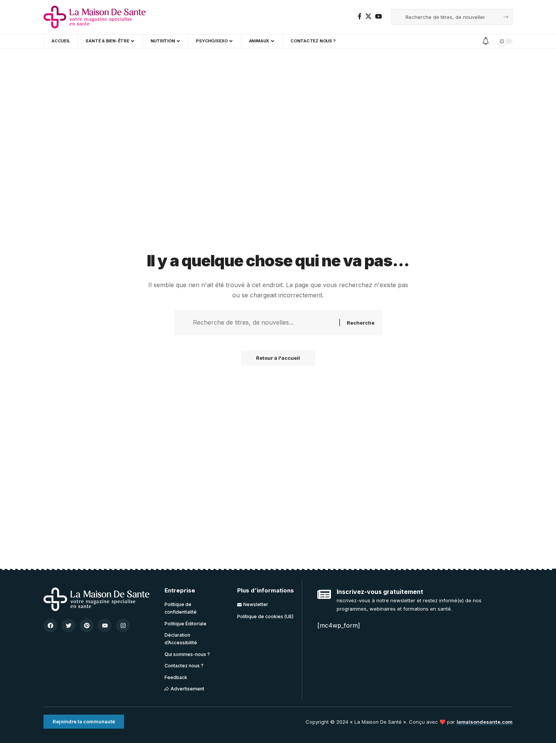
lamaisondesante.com (485, 722)
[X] (368, 16)
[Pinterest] (86, 625)
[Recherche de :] (263, 322)
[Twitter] (68, 625)
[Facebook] (359, 16)
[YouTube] (378, 16)
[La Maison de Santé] (94, 17)
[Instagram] (123, 625)
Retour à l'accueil (278, 358)
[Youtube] (105, 625)
